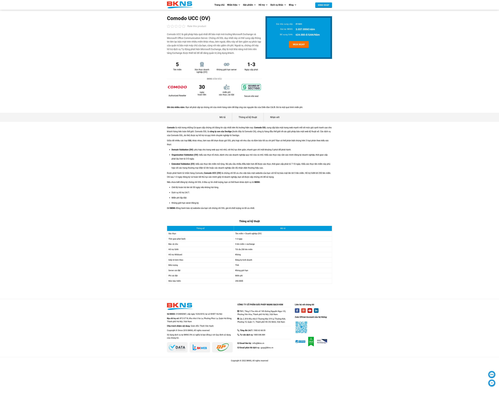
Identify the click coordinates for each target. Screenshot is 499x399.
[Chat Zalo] (491, 374)
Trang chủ (219, 5)
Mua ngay (299, 44)
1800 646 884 (259, 335)
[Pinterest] (303, 310)
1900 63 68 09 (259, 330)
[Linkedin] (316, 310)
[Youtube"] (310, 310)
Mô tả (222, 117)
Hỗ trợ (262, 5)
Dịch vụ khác (276, 5)
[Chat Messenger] (491, 383)
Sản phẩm (248, 5)
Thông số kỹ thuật (248, 117)
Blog (291, 5)
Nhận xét (275, 117)
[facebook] (297, 310)
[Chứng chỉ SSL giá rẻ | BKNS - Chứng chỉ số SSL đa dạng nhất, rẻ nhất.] (180, 4)
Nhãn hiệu (232, 5)
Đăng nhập (323, 5)
